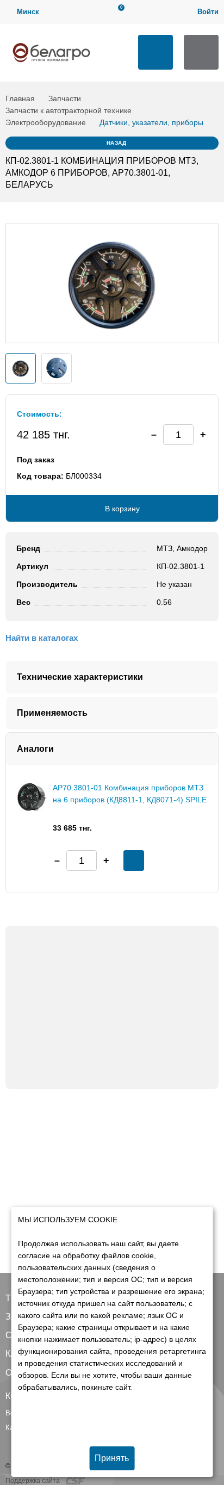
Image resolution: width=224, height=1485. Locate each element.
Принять (112, 1458)
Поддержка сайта (33, 1480)
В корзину (122, 508)
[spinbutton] (178, 434)
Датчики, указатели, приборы (151, 122)
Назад (117, 143)
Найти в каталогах (41, 637)
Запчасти (64, 98)
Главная (20, 98)
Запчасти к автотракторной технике (68, 110)
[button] (202, 434)
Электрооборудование (45, 122)
